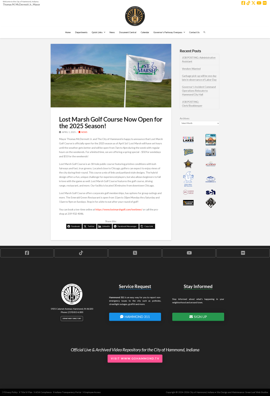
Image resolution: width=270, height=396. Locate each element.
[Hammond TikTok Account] (248, 3)
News (84, 132)
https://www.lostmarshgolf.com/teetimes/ (118, 209)
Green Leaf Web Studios (256, 392)
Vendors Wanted (191, 68)
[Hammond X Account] (253, 3)
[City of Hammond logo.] (135, 16)
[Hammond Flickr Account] (264, 3)
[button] (81, 32)
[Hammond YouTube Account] (259, 3)
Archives (184, 118)
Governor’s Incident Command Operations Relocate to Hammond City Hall (199, 90)
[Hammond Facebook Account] (243, 3)
